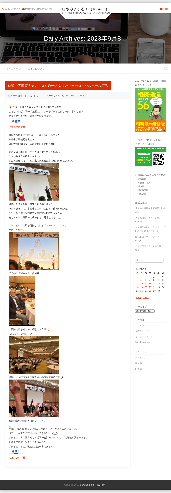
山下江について (36, 68)
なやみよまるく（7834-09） (85, 9)
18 (137, 287)
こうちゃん (59, 96)
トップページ (14, 68)
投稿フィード (141, 331)
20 (146, 287)
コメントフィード (144, 337)
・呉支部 (140, 186)
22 (154, 287)
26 (141, 291)
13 (146, 284)
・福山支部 (141, 194)
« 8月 (138, 297)
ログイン (139, 325)
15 (154, 284)
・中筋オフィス (143, 183)
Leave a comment (78, 96)
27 (146, 291)
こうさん (34, 96)
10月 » (146, 297)
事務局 (138, 363)
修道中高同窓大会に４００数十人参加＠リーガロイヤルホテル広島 (58, 86)
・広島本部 (141, 179)
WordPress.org (142, 342)
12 (141, 284)
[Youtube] (161, 9)
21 (150, 287)
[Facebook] (166, 9)
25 (137, 291)
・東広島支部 (142, 190)
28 (150, 291)
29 (154, 291)
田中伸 (138, 369)
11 (137, 284)
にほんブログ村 (17, 127)
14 (150, 284)
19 (141, 287)
